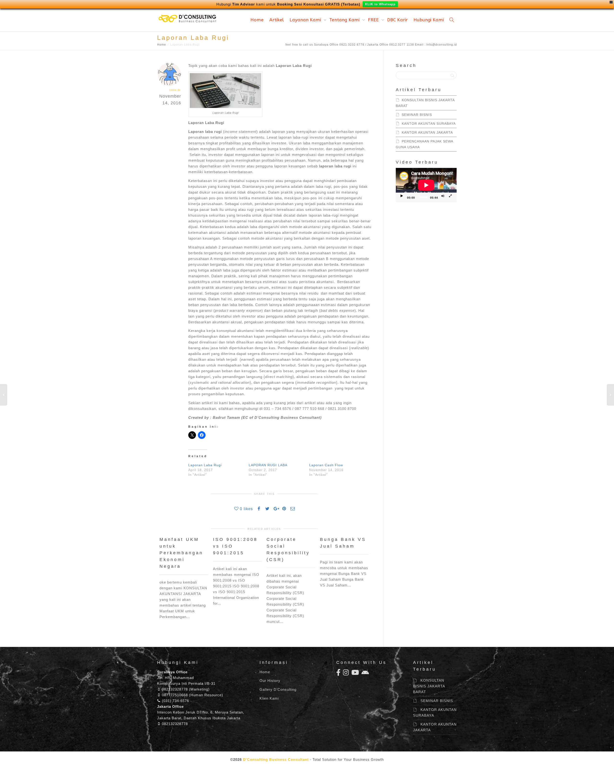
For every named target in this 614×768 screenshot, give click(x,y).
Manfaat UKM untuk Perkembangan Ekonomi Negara (181, 553)
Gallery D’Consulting (278, 689)
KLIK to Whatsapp (380, 4)
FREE (374, 20)
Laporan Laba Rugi (205, 465)
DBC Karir (397, 20)
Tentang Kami (345, 20)
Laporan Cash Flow (326, 465)
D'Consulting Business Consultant (276, 759)
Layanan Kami (305, 20)
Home (257, 20)
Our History (270, 681)
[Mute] (442, 196)
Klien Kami (269, 698)
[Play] (401, 196)
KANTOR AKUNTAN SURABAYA (429, 123)
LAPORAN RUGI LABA (268, 465)
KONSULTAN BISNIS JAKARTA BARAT (429, 686)
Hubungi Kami (428, 20)
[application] (426, 185)
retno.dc (175, 90)
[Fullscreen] (450, 196)
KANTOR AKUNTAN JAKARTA (427, 132)
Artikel (276, 20)
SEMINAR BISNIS (417, 115)
